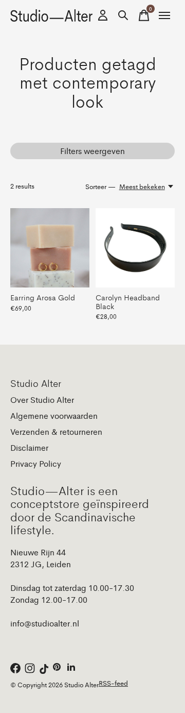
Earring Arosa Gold (42, 297)
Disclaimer (29, 447)
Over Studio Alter (42, 399)
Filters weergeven (92, 151)
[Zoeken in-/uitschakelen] (123, 15)
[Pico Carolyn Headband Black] (135, 247)
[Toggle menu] (164, 15)
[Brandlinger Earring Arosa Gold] (49, 247)
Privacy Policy (35, 463)
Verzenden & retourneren (56, 431)
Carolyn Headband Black (128, 301)
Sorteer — (100, 186)
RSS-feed (113, 683)
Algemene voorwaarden (54, 415)
